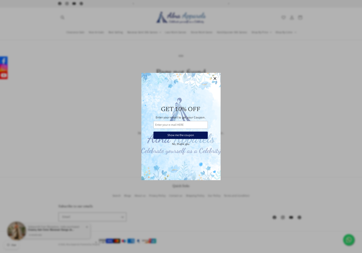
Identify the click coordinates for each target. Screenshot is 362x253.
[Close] (215, 78)
